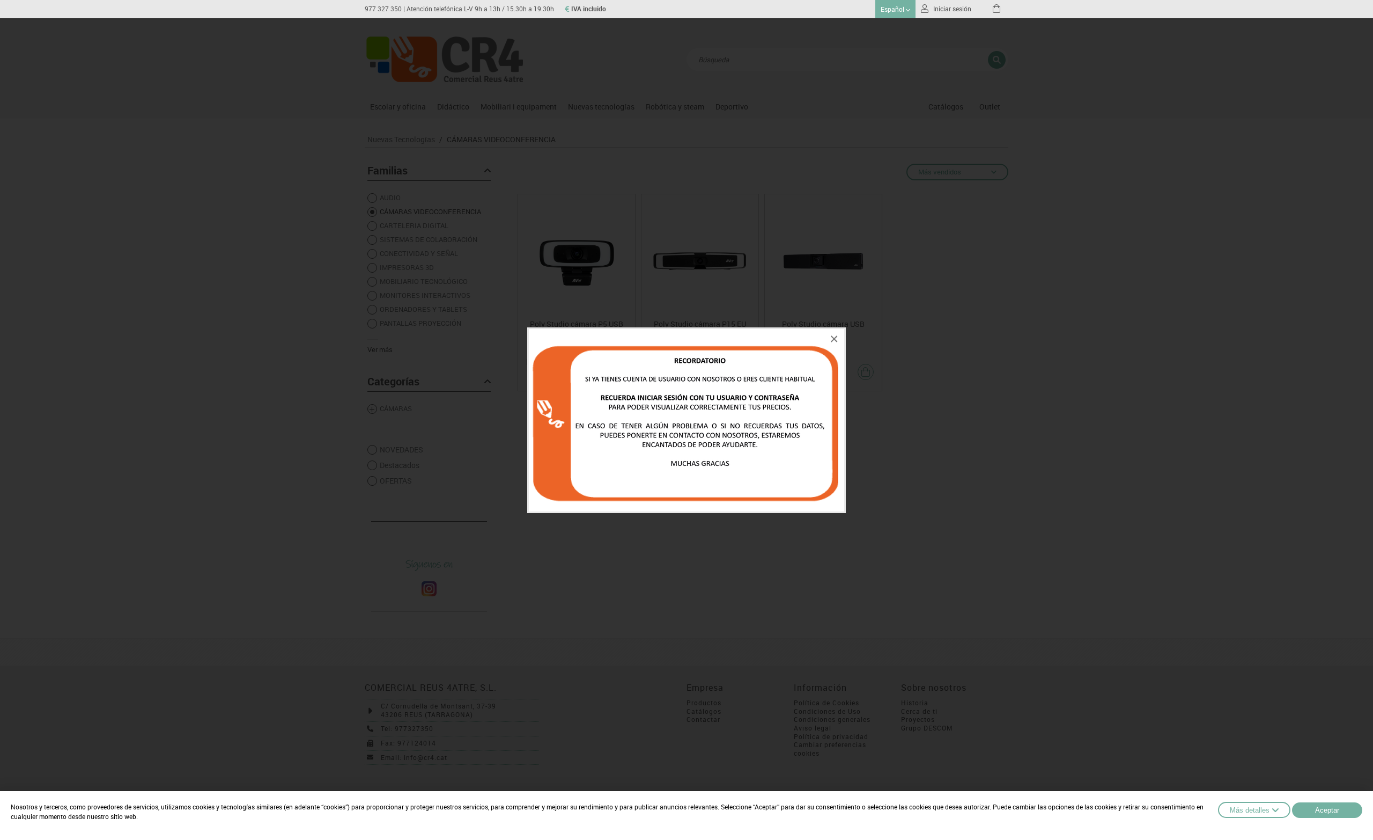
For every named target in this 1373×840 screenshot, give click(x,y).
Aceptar (1327, 810)
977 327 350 (383, 9)
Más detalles (1249, 810)
